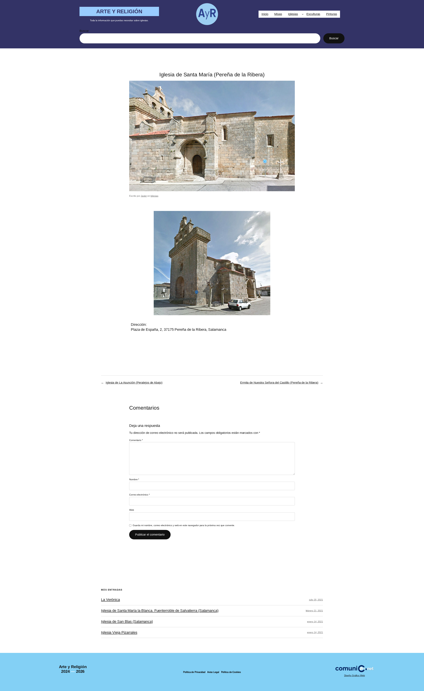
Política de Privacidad (194, 672)
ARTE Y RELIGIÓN (119, 11)
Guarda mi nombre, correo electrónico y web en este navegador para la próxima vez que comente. (184, 525)
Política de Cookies (231, 672)
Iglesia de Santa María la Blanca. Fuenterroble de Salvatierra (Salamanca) (159, 611)
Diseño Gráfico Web (354, 675)
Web (131, 510)
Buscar (84, 30)
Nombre (134, 479)
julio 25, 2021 (316, 599)
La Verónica (110, 600)
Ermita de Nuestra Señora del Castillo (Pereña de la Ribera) (279, 382)
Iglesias (154, 196)
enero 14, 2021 (315, 621)
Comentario (136, 440)
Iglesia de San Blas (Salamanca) (127, 622)
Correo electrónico (139, 494)
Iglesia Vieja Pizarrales (119, 632)
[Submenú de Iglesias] (303, 14)
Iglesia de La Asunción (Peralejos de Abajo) (134, 382)
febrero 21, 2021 (314, 610)
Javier (144, 196)
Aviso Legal (213, 672)
